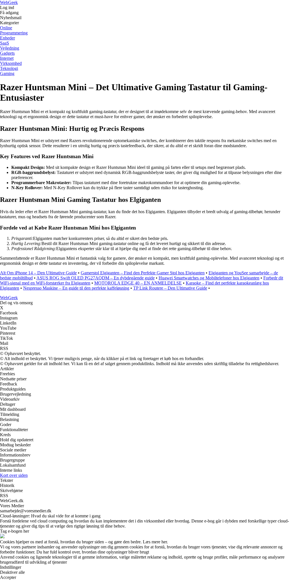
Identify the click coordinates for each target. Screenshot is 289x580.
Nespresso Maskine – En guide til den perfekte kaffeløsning (76, 288)
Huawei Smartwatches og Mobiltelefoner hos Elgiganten (209, 277)
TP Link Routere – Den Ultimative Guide (170, 288)
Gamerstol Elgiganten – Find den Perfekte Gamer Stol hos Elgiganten (143, 272)
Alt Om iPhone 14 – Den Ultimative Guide (38, 272)
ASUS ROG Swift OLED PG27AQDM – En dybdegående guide (95, 277)
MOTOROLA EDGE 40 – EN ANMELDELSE (138, 283)
